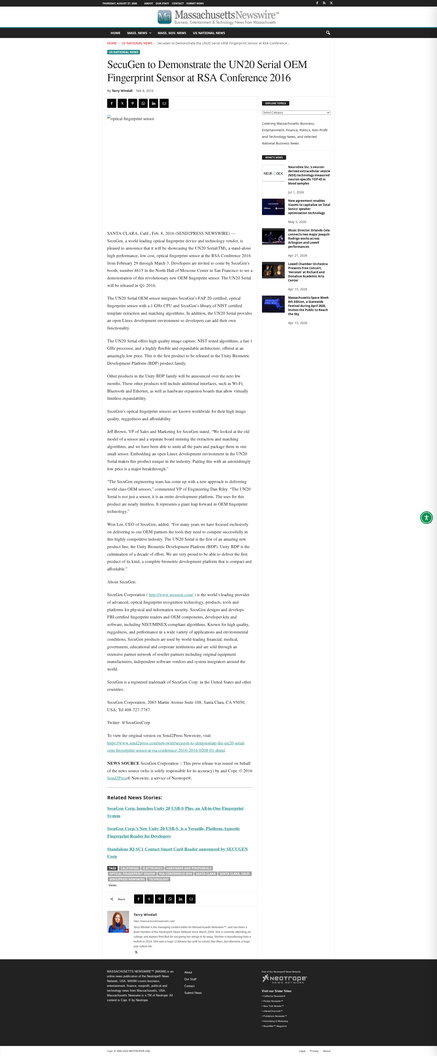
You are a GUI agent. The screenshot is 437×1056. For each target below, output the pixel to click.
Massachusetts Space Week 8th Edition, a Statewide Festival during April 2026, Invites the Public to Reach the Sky (308, 306)
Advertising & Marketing (275, 1021)
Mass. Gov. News (172, 33)
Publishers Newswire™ (275, 1016)
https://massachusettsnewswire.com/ (154, 921)
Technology (159, 879)
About (148, 3)
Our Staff (162, 3)
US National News (209, 33)
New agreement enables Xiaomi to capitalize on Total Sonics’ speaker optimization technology (309, 207)
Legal (302, 1051)
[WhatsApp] (143, 103)
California (130, 868)
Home (112, 43)
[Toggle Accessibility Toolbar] (426, 518)
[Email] (164, 103)
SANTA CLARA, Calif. (235, 874)
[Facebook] (317, 3)
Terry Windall (122, 91)
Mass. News (137, 33)
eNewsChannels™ (273, 1011)
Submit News (195, 3)
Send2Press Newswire (127, 879)
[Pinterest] (132, 103)
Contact (178, 3)
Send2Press (117, 778)
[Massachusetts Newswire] (218, 17)
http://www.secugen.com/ (171, 594)
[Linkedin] (153, 103)
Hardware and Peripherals (188, 868)
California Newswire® (274, 996)
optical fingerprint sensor (132, 874)
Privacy (314, 1051)
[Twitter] (331, 3)
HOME (115, 33)
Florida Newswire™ (273, 1001)
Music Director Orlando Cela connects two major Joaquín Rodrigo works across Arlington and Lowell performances (309, 238)
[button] (328, 33)
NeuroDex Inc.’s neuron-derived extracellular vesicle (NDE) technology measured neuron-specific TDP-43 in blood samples (309, 175)
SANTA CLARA (206, 874)
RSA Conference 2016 (175, 874)
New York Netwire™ (273, 1006)
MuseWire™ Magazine (275, 1026)
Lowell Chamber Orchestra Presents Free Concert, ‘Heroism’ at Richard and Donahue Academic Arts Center (308, 272)
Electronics (153, 868)
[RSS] (324, 3)
